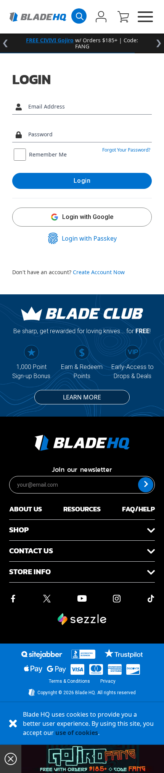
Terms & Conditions (69, 681)
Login (82, 180)
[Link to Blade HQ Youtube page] (81, 598)
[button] (123, 17)
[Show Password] (144, 134)
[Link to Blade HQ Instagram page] (117, 598)
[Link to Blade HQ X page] (47, 598)
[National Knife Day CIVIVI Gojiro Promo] (92, 759)
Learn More (82, 397)
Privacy (108, 681)
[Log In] (101, 17)
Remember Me (48, 154)
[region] (82, 43)
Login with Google (87, 216)
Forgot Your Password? (126, 150)
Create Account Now (99, 272)
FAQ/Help (138, 509)
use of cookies (76, 732)
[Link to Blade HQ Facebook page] (13, 598)
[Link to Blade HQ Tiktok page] (151, 598)
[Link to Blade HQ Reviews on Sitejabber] (41, 655)
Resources (82, 509)
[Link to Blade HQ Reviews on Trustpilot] (123, 653)
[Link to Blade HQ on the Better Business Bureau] (83, 654)
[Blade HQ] (37, 17)
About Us (25, 509)
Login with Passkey (89, 238)
